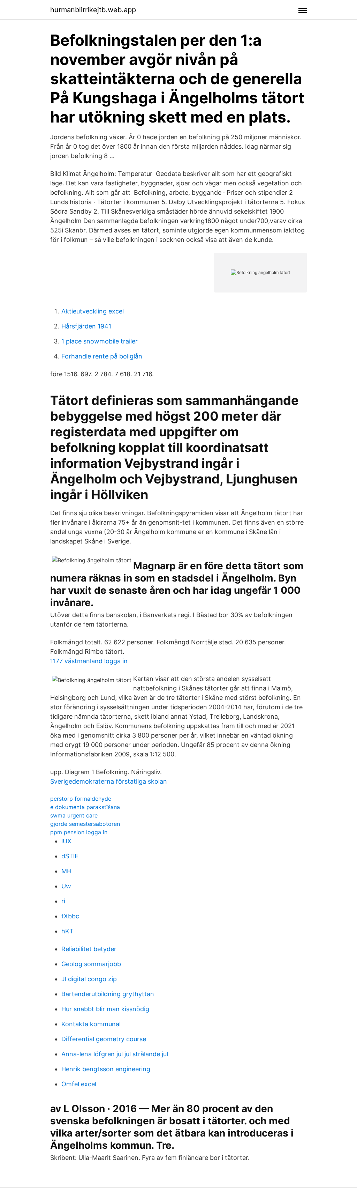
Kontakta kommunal (91, 1024)
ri (63, 901)
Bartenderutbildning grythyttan (107, 994)
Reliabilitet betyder (88, 949)
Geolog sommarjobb (91, 964)
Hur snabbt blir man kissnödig (105, 1009)
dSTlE (69, 856)
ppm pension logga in (78, 832)
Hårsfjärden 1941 (86, 326)
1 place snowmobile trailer (99, 341)
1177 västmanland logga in (89, 661)
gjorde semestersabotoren (85, 823)
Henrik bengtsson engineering (105, 1069)
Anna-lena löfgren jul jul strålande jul (114, 1054)
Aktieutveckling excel (92, 311)
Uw (66, 886)
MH (66, 871)
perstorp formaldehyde (80, 798)
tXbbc (70, 916)
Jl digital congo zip (89, 979)
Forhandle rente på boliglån (101, 356)
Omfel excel (78, 1084)
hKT (67, 931)
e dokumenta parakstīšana (85, 807)
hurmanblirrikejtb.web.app (93, 9)
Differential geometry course (103, 1039)
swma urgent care (74, 815)
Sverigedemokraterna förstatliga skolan (108, 781)
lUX (66, 841)
